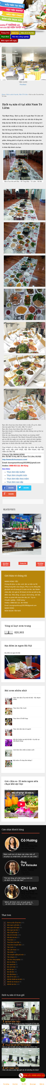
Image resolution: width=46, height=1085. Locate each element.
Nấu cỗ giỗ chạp (12, 932)
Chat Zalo (15, 1084)
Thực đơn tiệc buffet (16, 472)
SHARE (11, 488)
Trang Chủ (5, 33)
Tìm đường (6, 1084)
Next (24, 84)
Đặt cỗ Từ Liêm (23, 94)
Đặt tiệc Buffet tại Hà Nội (14, 979)
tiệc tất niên (10, 972)
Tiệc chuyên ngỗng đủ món (15, 954)
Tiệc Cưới (10, 947)
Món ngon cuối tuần (13, 925)
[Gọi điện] (23, 1080)
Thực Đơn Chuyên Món (14, 945)
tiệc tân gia (10, 969)
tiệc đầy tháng (11, 974)
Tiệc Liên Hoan (11, 950)
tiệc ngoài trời (11, 964)
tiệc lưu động (11, 962)
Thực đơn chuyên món (17, 475)
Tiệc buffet (10, 952)
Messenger (33, 1084)
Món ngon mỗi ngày (9, 41)
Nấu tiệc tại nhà (12, 937)
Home (3, 94)
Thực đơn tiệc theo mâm (18, 479)
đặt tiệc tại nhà (11, 984)
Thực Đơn (10, 940)
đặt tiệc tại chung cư (13, 982)
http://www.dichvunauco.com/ (14, 459)
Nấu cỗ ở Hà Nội (12, 935)
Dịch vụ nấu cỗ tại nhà (12, 94)
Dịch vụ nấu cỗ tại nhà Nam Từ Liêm (22, 106)
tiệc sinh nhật (11, 967)
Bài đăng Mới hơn (5, 564)
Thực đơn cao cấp (15, 482)
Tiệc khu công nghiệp (13, 959)
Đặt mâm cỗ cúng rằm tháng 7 (22, 760)
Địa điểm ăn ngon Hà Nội (12, 653)
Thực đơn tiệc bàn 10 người (22, 729)
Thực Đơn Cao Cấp (13, 942)
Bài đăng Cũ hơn (40, 564)
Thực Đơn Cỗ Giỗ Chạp (20, 718)
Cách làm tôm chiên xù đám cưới (23, 750)
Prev (21, 84)
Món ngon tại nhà (12, 930)
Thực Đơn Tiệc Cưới (19, 708)
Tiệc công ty (10, 957)
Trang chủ (23, 563)
